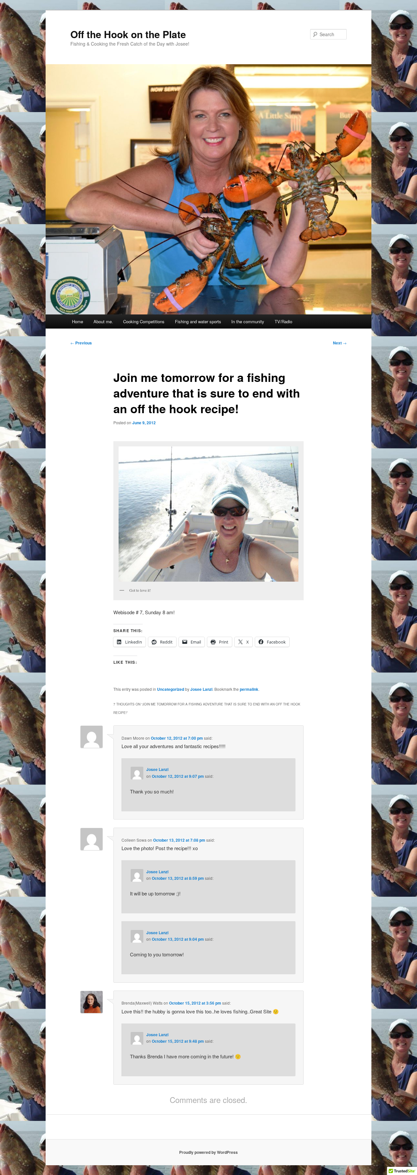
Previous (81, 343)
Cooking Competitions (144, 321)
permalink (249, 689)
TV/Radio (283, 321)
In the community (247, 321)
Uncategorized (170, 689)
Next (340, 343)
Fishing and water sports (198, 321)
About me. (103, 321)
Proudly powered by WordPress (208, 1152)
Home (77, 321)
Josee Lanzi (201, 689)
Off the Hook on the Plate (128, 34)
